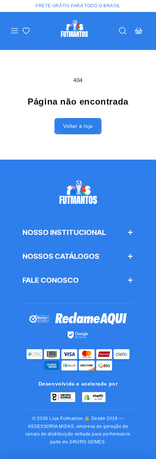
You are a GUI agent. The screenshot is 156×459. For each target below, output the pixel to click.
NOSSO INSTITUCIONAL (64, 232)
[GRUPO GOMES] (62, 397)
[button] (14, 31)
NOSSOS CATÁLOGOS (60, 256)
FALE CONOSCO (50, 280)
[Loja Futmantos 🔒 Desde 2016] (78, 195)
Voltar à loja (78, 126)
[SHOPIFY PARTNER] (94, 397)
